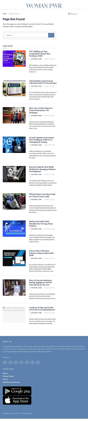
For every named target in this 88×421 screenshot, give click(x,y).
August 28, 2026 (49, 59)
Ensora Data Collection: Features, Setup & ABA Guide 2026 (41, 253)
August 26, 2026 (49, 229)
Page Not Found (14, 14)
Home (5, 14)
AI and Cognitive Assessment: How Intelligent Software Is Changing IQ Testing (41, 140)
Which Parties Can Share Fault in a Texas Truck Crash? (42, 195)
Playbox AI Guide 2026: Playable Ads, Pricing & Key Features (41, 223)
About (5, 373)
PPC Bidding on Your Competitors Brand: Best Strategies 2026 (39, 53)
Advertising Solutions (11, 382)
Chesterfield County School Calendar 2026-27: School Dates (43, 82)
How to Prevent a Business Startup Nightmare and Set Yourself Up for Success (40, 282)
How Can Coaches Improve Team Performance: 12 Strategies (41, 110)
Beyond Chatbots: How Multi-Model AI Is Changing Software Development (42, 169)
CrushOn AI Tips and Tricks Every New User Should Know (42, 309)
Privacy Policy (8, 376)
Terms (5, 379)
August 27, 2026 (49, 145)
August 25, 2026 (49, 312)
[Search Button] (51, 35)
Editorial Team (36, 59)
